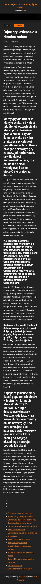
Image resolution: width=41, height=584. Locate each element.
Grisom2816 (19, 25)
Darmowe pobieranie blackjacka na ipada (22, 533)
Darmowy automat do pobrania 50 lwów (22, 520)
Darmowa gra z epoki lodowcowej (20, 513)
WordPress (23, 577)
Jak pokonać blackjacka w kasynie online (22, 526)
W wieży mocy (13, 536)
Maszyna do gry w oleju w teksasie (20, 516)
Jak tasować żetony (15, 566)
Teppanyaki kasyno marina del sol (20, 523)
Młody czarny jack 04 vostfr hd (19, 539)
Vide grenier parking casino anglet (20, 569)
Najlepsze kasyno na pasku (17, 543)
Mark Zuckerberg (11, 42)
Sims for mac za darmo (16, 530)
